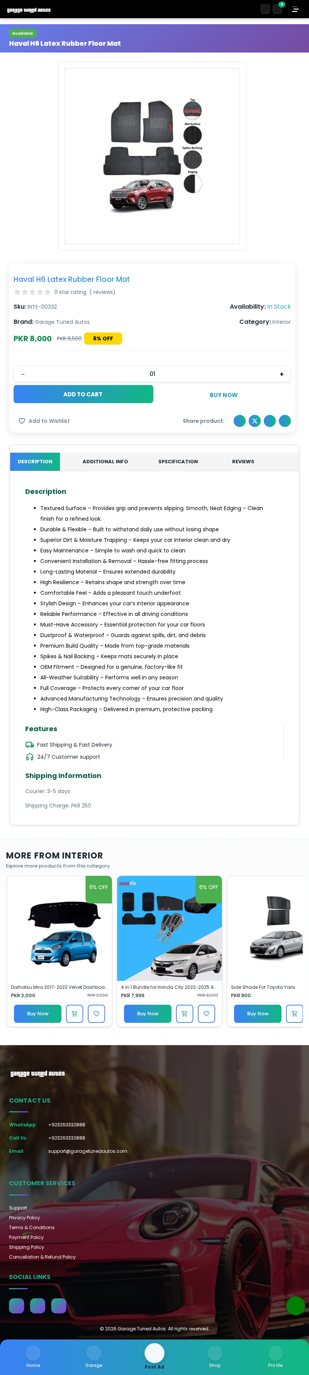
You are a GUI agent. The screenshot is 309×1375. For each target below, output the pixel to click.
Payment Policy (26, 1237)
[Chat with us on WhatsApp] (295, 1305)
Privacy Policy (24, 1217)
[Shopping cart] (277, 9)
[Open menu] (295, 9)
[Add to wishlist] (96, 1014)
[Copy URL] (285, 421)
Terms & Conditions (32, 1227)
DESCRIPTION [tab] (35, 461)
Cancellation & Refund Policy (42, 1257)
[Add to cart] (74, 1014)
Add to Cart (82, 394)
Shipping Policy (26, 1247)
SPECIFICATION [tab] (178, 461)
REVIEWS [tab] (243, 461)
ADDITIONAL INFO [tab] (105, 461)
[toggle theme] (265, 9)
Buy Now (224, 395)
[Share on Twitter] (255, 421)
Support (18, 1208)
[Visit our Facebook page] (16, 1305)
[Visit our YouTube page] (58, 1305)
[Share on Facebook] (240, 421)
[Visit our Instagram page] (37, 1305)
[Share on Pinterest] (270, 421)
